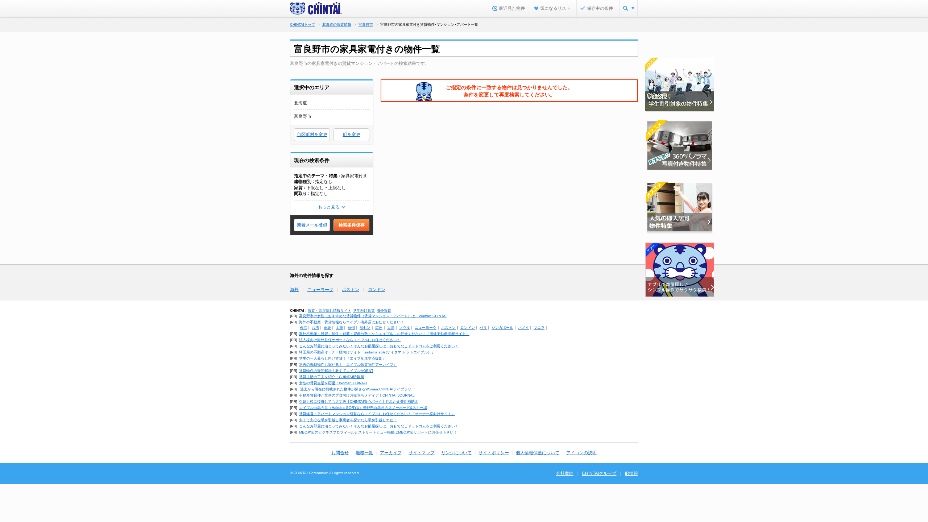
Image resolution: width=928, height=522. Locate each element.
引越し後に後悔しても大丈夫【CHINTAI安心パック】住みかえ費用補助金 (358, 401)
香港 (303, 328)
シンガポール (502, 328)
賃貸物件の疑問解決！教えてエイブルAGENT (336, 371)
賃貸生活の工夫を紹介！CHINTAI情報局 (331, 377)
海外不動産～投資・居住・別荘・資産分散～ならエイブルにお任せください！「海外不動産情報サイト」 (384, 334)
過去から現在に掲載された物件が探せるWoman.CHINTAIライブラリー (357, 389)
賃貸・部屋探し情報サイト (329, 310)
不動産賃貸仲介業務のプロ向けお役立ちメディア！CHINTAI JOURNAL (357, 395)
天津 (390, 328)
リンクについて (456, 453)
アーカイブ (391, 453)
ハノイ (523, 328)
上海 (339, 328)
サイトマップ (422, 453)
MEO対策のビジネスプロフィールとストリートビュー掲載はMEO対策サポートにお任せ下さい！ (378, 432)
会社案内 (564, 473)
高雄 (327, 328)
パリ (483, 328)
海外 (294, 289)
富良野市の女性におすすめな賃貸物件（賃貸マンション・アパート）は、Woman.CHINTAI (373, 316)
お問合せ (340, 453)
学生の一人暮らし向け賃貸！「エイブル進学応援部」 (342, 358)
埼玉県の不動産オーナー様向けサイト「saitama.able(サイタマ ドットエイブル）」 (367, 352)
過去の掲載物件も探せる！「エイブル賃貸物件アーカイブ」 (348, 364)
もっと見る (329, 207)
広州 (378, 328)
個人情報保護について (537, 453)
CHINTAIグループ (599, 473)
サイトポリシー (493, 453)
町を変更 (351, 134)
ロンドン (376, 289)
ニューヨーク (320, 289)
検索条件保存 (352, 225)
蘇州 (351, 328)
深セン (365, 328)
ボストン (350, 289)
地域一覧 (364, 453)
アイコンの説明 (581, 453)
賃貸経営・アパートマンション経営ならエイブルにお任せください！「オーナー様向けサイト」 (377, 414)
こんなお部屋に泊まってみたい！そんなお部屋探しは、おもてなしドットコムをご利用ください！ (379, 346)
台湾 (315, 328)
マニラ (539, 328)
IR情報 (631, 473)
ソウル (404, 328)
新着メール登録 (312, 225)
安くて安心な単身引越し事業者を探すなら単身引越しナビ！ (348, 420)
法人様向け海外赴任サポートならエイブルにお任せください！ (350, 340)
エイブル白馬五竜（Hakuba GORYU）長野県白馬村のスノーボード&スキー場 (363, 408)
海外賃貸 (384, 310)
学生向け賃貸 (364, 310)
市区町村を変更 (312, 134)
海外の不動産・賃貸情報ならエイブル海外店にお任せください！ (351, 322)
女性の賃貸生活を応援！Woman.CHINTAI (333, 383)
